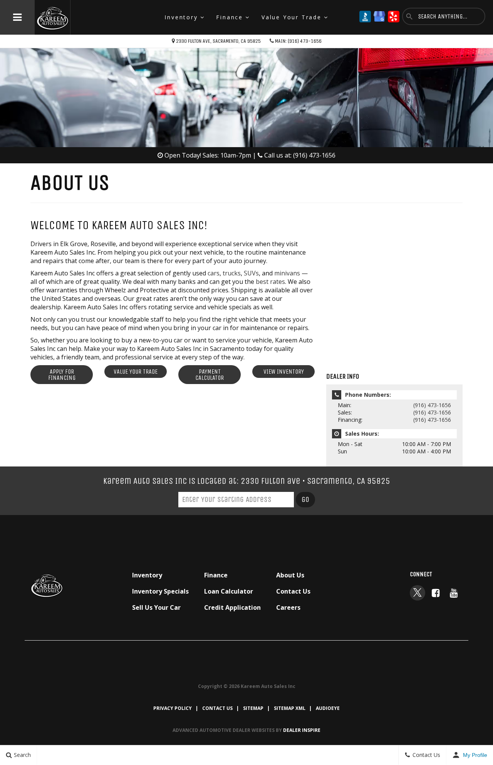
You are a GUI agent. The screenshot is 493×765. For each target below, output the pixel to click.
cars (214, 273)
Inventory (181, 17)
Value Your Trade (292, 17)
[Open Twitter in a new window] (417, 593)
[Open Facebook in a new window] (435, 593)
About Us (290, 575)
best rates (270, 281)
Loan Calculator (228, 591)
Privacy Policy (172, 708)
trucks (232, 273)
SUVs (251, 273)
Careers (288, 607)
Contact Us (293, 591)
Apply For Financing (61, 374)
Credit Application (232, 607)
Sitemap (253, 708)
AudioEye (328, 708)
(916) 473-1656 (432, 405)
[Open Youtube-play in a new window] (453, 593)
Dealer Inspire (301, 730)
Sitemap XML (289, 708)
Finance (229, 17)
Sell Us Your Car (156, 607)
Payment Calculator (209, 374)
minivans (287, 273)
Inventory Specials (160, 591)
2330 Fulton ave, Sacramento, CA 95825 (218, 41)
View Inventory (283, 371)
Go (305, 499)
